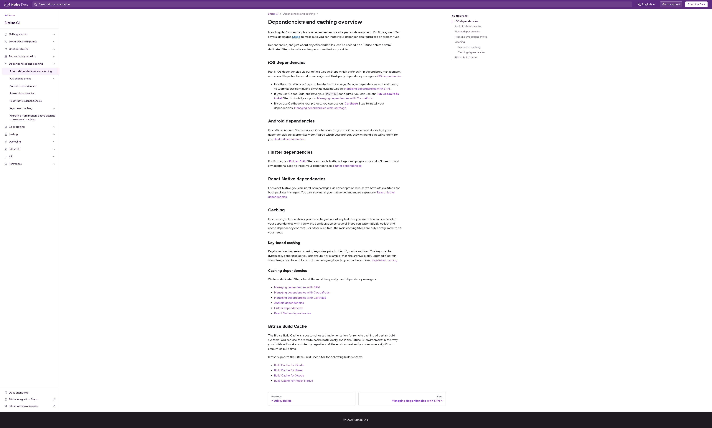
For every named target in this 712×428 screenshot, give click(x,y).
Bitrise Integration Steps (23, 399)
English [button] (647, 4)
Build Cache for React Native (293, 380)
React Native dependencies (292, 313)
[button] (29, 34)
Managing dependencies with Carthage (320, 108)
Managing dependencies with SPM (367, 88)
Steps (296, 37)
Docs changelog (19, 392)
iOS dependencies (389, 76)
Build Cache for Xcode (289, 375)
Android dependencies (289, 139)
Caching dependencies (471, 52)
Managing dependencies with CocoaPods (345, 98)
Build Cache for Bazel (288, 370)
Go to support (671, 4)
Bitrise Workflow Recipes (23, 406)
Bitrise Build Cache (466, 57)
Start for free (696, 4)
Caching (460, 42)
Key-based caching (384, 260)
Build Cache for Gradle (289, 365)
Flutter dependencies (347, 165)
